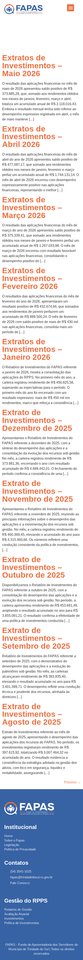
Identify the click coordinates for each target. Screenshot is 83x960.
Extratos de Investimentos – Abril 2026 (32, 136)
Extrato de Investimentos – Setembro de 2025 (36, 638)
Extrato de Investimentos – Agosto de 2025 (32, 714)
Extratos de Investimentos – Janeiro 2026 (32, 349)
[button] (70, 7)
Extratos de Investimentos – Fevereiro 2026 (32, 278)
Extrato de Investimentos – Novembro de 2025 (37, 491)
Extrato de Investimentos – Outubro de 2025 (33, 567)
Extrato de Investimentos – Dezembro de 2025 (37, 420)
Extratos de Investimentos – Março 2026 (32, 207)
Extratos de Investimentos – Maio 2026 (32, 65)
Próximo (72, 782)
